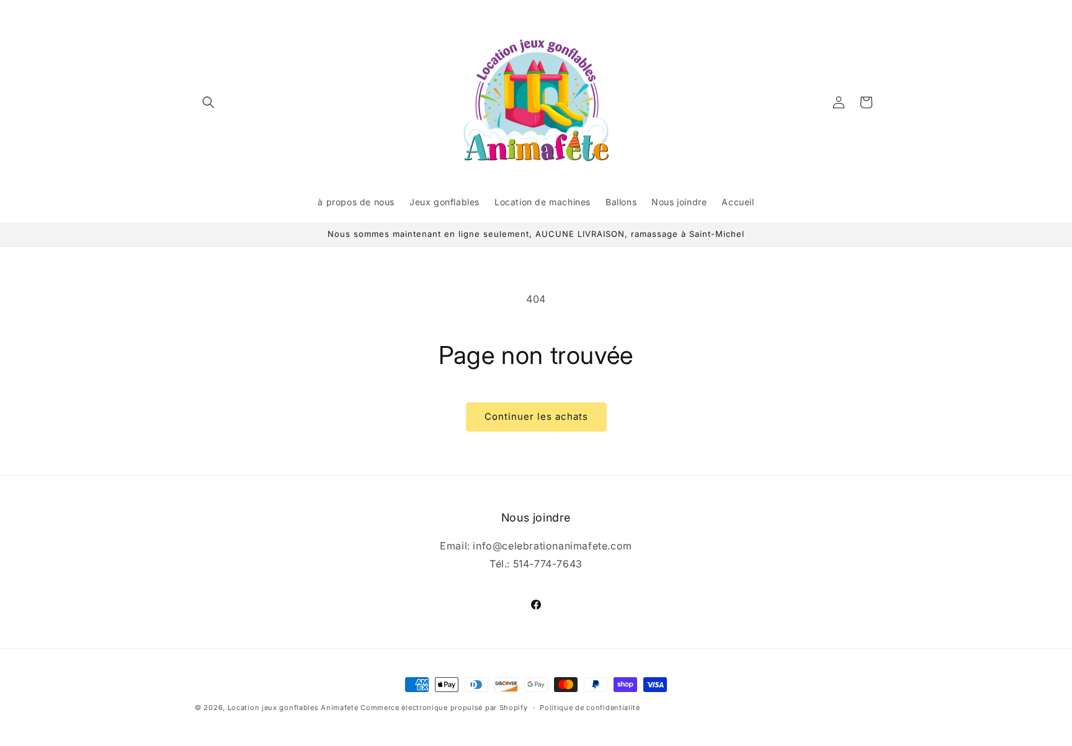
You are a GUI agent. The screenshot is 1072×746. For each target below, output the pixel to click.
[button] (208, 102)
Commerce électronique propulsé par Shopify (443, 707)
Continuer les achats (536, 416)
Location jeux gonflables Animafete (294, 707)
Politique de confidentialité (590, 707)
